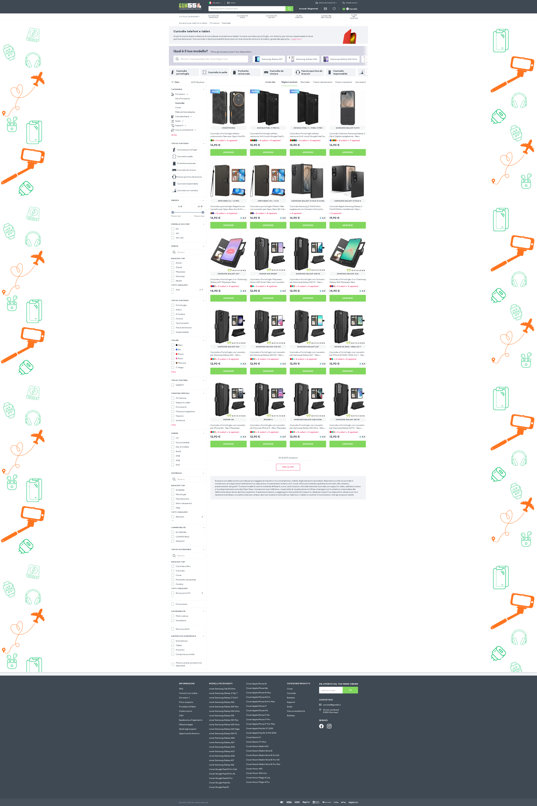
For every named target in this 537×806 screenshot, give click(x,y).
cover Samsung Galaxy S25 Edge (224, 729)
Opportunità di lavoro (189, 733)
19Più (174, 135)
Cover (178, 107)
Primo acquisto (186, 702)
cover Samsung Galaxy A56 (222, 738)
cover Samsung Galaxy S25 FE (223, 733)
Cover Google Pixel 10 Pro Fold (223, 769)
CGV (181, 715)
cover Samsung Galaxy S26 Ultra (224, 711)
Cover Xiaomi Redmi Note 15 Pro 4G (262, 759)
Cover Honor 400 (254, 768)
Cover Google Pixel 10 (219, 787)
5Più (173, 425)
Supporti (291, 702)
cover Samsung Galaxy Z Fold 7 (223, 697)
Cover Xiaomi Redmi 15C (257, 746)
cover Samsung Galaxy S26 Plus (224, 706)
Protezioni (214, 23)
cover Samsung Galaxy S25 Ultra (224, 724)
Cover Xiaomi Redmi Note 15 (259, 751)
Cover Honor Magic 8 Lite (258, 777)
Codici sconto (185, 711)
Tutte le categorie (188, 17)
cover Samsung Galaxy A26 (222, 756)
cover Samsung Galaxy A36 (222, 747)
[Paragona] (237, 93)
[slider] (172, 212)
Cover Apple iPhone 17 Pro (258, 719)
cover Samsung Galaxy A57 (222, 742)
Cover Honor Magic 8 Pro (258, 782)
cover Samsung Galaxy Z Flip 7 (223, 693)
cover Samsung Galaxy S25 (221, 715)
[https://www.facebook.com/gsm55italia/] (321, 726)
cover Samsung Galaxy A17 (221, 760)
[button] (228, 140)
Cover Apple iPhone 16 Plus (258, 692)
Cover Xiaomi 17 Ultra (256, 742)
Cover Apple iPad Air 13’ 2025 (259, 728)
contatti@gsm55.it (332, 705)
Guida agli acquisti (187, 729)
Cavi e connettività (296, 711)
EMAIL (233, 3)
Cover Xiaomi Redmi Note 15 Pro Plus (263, 764)
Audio (289, 706)
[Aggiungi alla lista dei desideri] (243, 93)
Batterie (291, 697)
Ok (350, 690)
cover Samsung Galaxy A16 (221, 764)
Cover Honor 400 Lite (256, 773)
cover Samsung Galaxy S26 (221, 702)
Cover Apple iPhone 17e (257, 710)
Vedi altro (288, 467)
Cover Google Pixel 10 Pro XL (222, 773)
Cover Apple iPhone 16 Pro (258, 697)
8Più (173, 372)
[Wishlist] (334, 8)
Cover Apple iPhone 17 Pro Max (260, 724)
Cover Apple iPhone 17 (256, 706)
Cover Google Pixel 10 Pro (221, 778)
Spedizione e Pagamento (190, 720)
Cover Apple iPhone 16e (257, 688)
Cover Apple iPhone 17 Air (258, 715)
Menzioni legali (186, 724)
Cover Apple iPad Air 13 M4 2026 (261, 733)
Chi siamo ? (184, 697)
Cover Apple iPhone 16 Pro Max (260, 701)
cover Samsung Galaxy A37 (222, 751)
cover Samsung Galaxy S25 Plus (223, 720)
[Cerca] (289, 8)
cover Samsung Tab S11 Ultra (222, 688)
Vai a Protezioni (182, 98)
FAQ (181, 688)
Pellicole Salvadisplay (185, 112)
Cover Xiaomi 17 (253, 737)
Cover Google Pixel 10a (219, 782)
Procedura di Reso (187, 706)
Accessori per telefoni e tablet (193, 23)
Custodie (226, 23)
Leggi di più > (296, 39)
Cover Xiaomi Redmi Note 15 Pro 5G (262, 755)
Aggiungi (228, 152)
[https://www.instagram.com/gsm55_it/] (329, 726)
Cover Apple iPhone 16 (256, 683)
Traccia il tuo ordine (188, 693)
